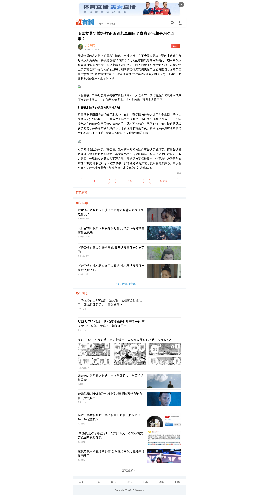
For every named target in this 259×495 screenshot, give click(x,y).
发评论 (163, 181)
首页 (81, 482)
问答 (177, 482)
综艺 (129, 482)
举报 (179, 173)
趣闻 (161, 482)
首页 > (102, 23)
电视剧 (111, 23)
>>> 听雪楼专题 (126, 284)
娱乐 (113, 482)
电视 (97, 482)
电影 (145, 482)
